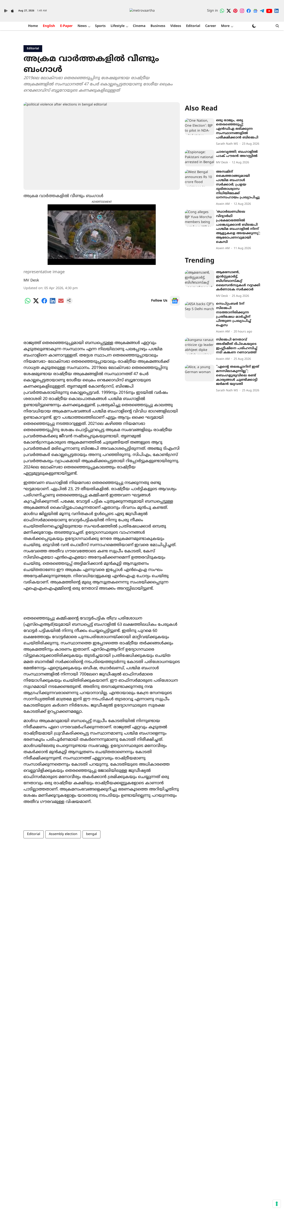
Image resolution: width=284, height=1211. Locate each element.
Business (158, 26)
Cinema (139, 26)
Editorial (193, 26)
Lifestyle (118, 26)
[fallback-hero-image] (199, 126)
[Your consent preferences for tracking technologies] (277, 1204)
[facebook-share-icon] (44, 303)
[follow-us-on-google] (175, 301)
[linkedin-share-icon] (52, 303)
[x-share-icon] (36, 303)
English (49, 26)
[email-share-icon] (61, 303)
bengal (91, 834)
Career (210, 26)
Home (33, 26)
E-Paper (66, 26)
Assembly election (63, 834)
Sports (100, 26)
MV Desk (31, 280)
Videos (175, 26)
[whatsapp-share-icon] (27, 303)
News (82, 26)
